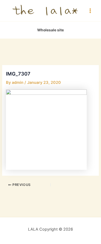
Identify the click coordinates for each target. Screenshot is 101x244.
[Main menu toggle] (90, 10)
